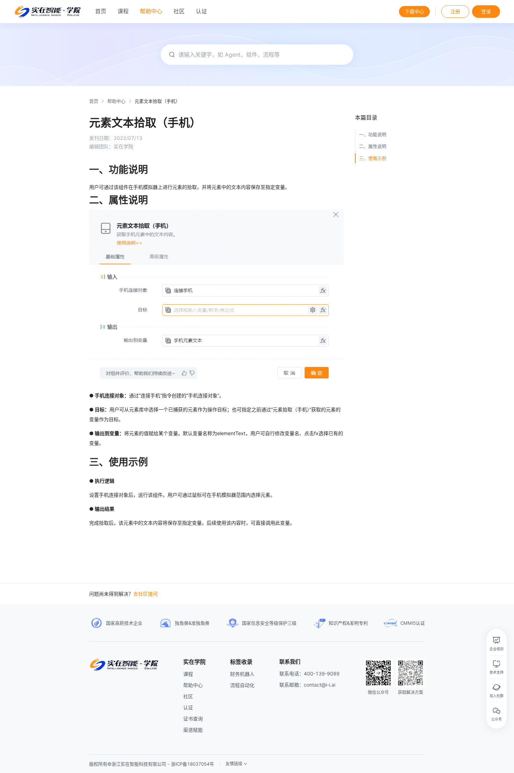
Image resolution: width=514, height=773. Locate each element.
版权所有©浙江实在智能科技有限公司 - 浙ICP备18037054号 (151, 764)
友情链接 (234, 763)
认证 (188, 707)
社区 (188, 696)
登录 (486, 11)
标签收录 (241, 662)
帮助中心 (116, 101)
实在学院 (194, 662)
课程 (188, 674)
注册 (455, 11)
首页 (93, 101)
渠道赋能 (193, 730)
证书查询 (193, 719)
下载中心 (414, 11)
